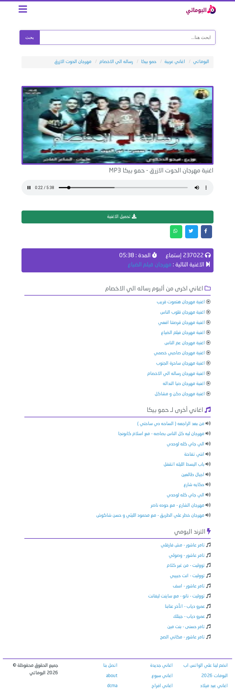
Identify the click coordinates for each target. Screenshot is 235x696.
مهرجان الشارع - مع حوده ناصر (177, 505)
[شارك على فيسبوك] (206, 231)
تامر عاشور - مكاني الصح (182, 637)
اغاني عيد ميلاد (214, 686)
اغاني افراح (162, 686)
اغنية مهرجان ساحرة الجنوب (180, 363)
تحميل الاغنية (119, 217)
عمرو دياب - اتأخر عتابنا (185, 606)
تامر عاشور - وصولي (187, 555)
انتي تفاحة (194, 454)
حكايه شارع (194, 485)
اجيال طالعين (192, 475)
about (111, 676)
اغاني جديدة (161, 665)
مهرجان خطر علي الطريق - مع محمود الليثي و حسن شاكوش (150, 515)
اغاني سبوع (162, 676)
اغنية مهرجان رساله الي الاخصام (176, 373)
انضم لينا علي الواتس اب (205, 665)
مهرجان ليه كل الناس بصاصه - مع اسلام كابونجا (161, 434)
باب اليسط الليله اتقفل (184, 464)
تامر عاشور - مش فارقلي (183, 545)
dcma (112, 686)
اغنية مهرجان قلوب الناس (182, 312)
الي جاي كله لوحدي (185, 444)
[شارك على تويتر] (191, 231)
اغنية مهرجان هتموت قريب (181, 302)
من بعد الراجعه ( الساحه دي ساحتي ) (170, 424)
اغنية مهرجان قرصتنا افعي (181, 323)
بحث (29, 37)
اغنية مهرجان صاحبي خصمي (179, 353)
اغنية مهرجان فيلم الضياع (183, 333)
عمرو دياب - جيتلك (189, 616)
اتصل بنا (110, 665)
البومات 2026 (214, 676)
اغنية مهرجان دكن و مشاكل (180, 394)
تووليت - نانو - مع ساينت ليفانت (176, 596)
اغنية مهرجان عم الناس (184, 343)
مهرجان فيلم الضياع (149, 265)
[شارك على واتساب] (176, 231)
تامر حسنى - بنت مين (186, 627)
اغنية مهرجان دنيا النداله (184, 384)
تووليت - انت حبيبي (187, 576)
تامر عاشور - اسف (189, 586)
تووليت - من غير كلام (186, 565)
